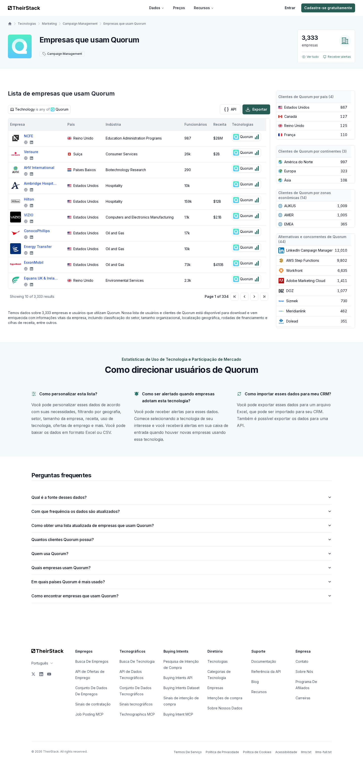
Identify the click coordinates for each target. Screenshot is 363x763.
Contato (302, 661)
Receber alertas (339, 57)
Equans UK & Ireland (41, 278)
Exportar (259, 109)
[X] (33, 674)
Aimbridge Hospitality (41, 183)
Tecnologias (27, 23)
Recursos (202, 8)
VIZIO (28, 215)
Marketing (49, 23)
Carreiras (303, 698)
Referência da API (266, 671)
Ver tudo (313, 57)
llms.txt (306, 752)
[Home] (10, 24)
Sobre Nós (304, 671)
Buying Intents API (177, 678)
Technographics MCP (137, 714)
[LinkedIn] (41, 674)
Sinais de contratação (93, 704)
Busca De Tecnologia (137, 661)
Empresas (215, 688)
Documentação (263, 661)
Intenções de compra (224, 698)
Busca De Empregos (91, 661)
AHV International (39, 167)
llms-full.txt (323, 752)
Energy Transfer (38, 246)
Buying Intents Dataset (181, 688)
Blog (255, 682)
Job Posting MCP (89, 714)
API (233, 109)
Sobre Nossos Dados (224, 708)
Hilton (29, 199)
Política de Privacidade (222, 752)
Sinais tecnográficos (136, 704)
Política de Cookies (257, 752)
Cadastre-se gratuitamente (328, 8)
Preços (179, 8)
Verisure (31, 152)
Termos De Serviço (188, 752)
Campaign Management (80, 23)
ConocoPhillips (37, 231)
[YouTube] (49, 674)
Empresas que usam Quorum (124, 23)
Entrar (290, 8)
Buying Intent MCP (178, 714)
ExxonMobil (33, 262)
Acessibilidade (286, 752)
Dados (154, 8)
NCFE (28, 136)
